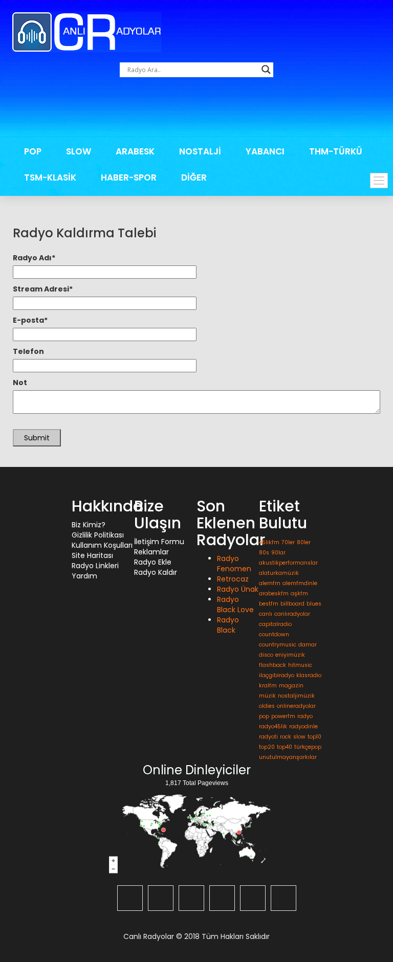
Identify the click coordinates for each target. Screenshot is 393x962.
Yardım (84, 576)
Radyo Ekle (152, 562)
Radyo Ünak (237, 589)
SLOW (78, 151)
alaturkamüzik (279, 573)
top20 (267, 747)
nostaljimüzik (296, 696)
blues (314, 604)
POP (32, 151)
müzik (267, 696)
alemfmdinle (299, 583)
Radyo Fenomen (234, 563)
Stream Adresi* (43, 289)
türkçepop (307, 747)
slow (299, 737)
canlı (265, 614)
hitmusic (300, 665)
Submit (37, 438)
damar (307, 644)
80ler (304, 542)
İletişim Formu (159, 541)
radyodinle (303, 726)
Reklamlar (151, 552)
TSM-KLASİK (50, 177)
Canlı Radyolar (148, 936)
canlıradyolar (292, 614)
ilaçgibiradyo (276, 675)
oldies (267, 706)
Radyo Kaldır (155, 572)
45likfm (269, 542)
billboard (292, 604)
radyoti (268, 737)
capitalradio (275, 624)
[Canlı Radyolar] (86, 31)
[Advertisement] (198, 110)
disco (266, 655)
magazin (291, 685)
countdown (274, 634)
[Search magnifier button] (266, 69)
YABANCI (265, 151)
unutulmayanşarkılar (288, 757)
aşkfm (299, 593)
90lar (278, 552)
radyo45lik (273, 726)
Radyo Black (228, 625)
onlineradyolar (296, 706)
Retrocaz (233, 579)
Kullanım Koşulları (102, 545)
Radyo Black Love (235, 604)
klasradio (308, 675)
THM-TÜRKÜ (335, 151)
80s (264, 552)
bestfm (268, 604)
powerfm (283, 716)
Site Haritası (92, 555)
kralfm (268, 685)
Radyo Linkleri (95, 566)
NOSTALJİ (200, 151)
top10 (314, 737)
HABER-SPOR (129, 177)
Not (20, 382)
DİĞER (194, 177)
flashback (272, 665)
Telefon (28, 351)
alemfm (269, 583)
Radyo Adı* (34, 258)
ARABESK (135, 151)
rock (285, 737)
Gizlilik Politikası (98, 535)
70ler (288, 542)
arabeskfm (274, 593)
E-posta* (30, 320)
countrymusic (277, 644)
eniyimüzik (290, 655)
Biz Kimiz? (88, 525)
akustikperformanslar (288, 563)
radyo (305, 716)
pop (264, 716)
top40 (284, 747)
